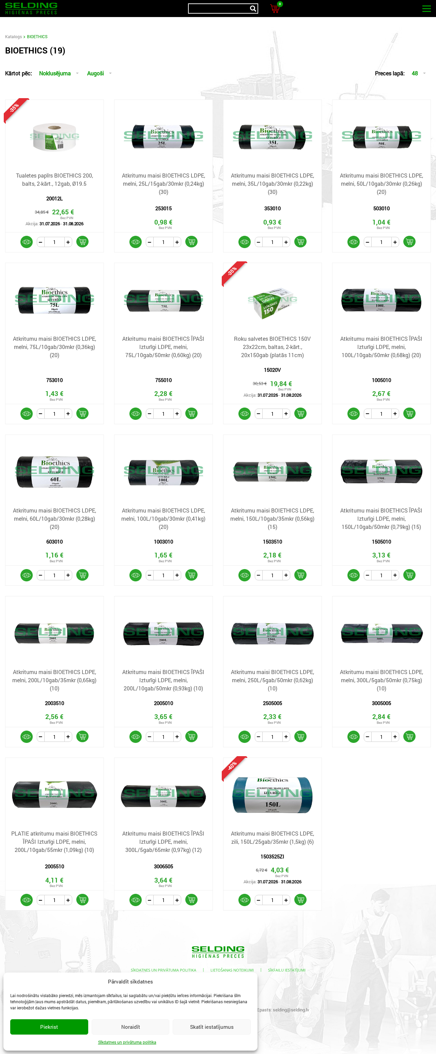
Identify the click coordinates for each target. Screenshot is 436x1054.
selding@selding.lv (291, 1010)
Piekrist (49, 1026)
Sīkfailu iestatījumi (287, 970)
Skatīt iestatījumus (212, 1026)
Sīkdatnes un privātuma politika (127, 1042)
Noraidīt (130, 1026)
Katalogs (13, 36)
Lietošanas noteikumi (232, 970)
